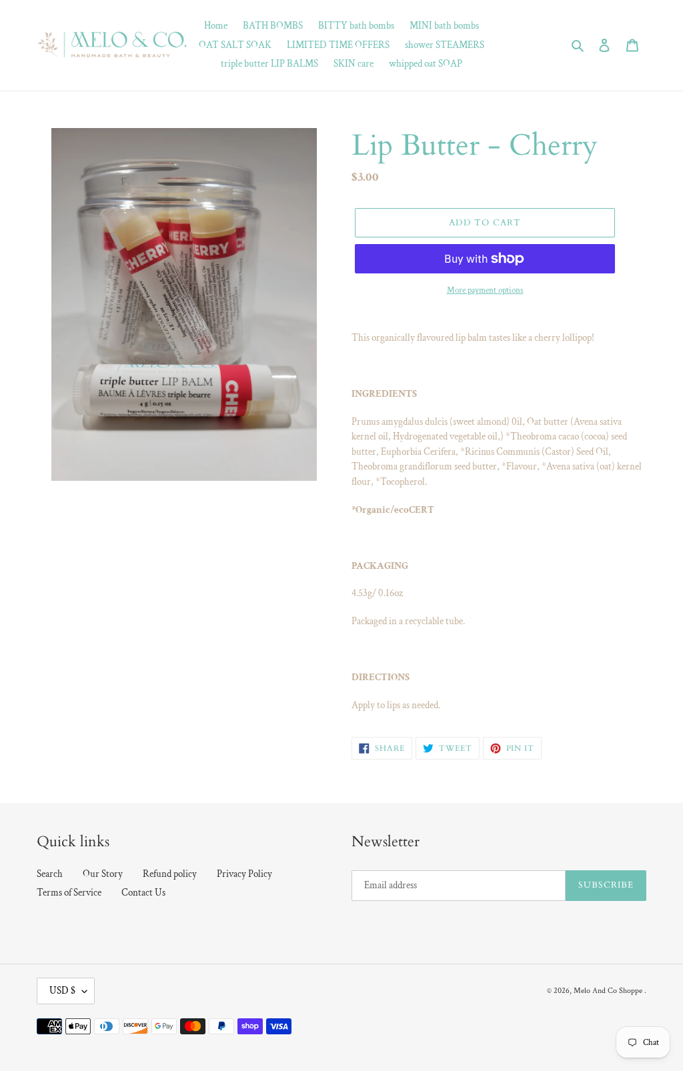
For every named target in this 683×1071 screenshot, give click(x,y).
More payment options (485, 290)
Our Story (103, 874)
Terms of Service (69, 892)
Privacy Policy (244, 874)
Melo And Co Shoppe (608, 991)
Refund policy (170, 874)
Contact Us (143, 892)
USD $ (62, 990)
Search (50, 874)
